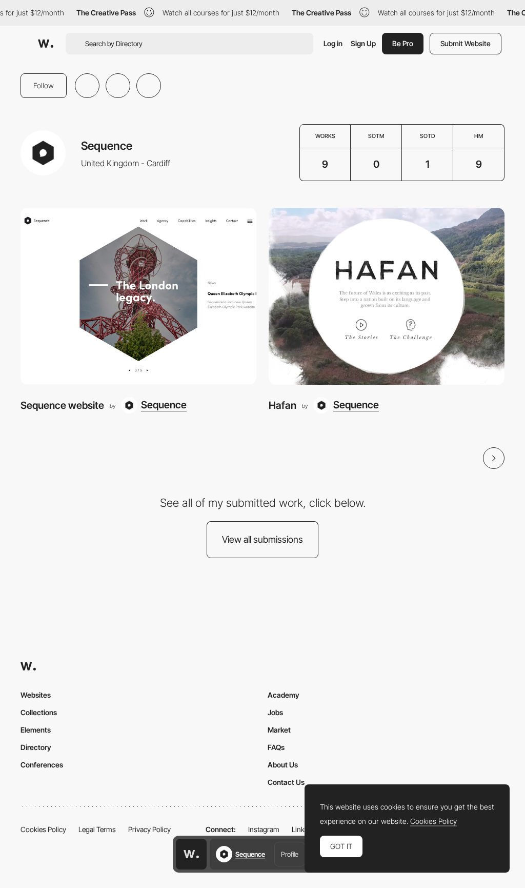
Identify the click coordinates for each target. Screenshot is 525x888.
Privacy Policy (149, 829)
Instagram (263, 829)
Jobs (275, 712)
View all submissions (262, 539)
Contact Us (286, 782)
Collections (39, 712)
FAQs (276, 747)
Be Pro (402, 43)
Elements (36, 729)
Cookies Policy (43, 829)
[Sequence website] (138, 296)
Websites (36, 694)
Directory (36, 747)
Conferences (42, 764)
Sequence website (62, 405)
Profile (289, 854)
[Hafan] (386, 296)
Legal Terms (97, 829)
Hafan (282, 405)
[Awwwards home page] (191, 854)
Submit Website (465, 43)
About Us (283, 764)
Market (279, 729)
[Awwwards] (45, 44)
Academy (283, 694)
